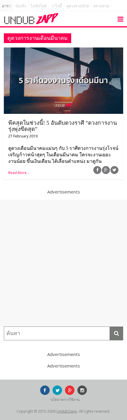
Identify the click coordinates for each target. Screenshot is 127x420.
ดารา (6, 6)
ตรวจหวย (101, 6)
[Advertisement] (63, 263)
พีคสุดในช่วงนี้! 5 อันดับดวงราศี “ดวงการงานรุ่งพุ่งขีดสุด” (62, 126)
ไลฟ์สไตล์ (38, 6)
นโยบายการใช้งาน (65, 399)
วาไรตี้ (56, 6)
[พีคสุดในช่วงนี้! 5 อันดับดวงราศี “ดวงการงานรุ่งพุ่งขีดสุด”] (63, 51)
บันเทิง (20, 6)
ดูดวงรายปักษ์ (77, 6)
